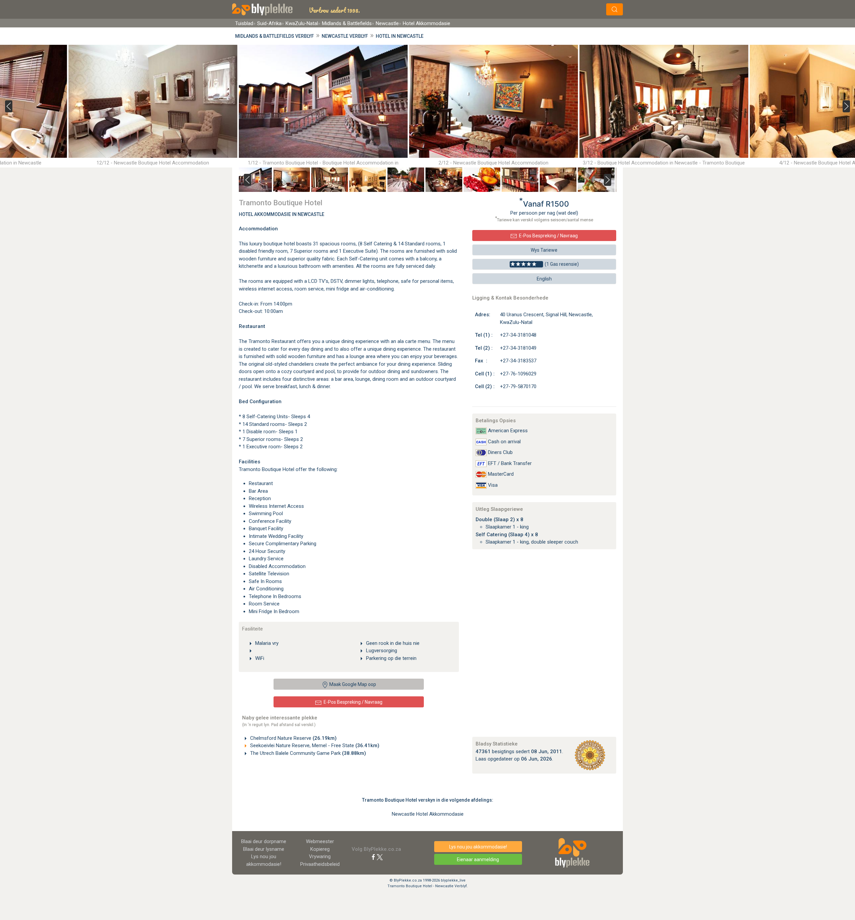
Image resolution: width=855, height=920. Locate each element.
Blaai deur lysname (263, 849)
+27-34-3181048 (518, 335)
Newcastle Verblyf (345, 36)
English (544, 278)
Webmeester (320, 841)
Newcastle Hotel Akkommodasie (428, 814)
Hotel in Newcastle (399, 36)
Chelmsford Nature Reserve (293, 738)
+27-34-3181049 (518, 348)
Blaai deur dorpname (263, 841)
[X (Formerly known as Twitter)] (380, 856)
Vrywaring (320, 856)
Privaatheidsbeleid (320, 864)
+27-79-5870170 (518, 386)
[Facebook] (373, 856)
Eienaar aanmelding (478, 859)
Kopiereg (320, 849)
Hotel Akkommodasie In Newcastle (281, 214)
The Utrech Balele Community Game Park (307, 753)
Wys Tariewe (544, 250)
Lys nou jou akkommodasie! (478, 846)
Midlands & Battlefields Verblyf (274, 36)
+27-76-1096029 (518, 374)
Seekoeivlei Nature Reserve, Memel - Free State (314, 745)
